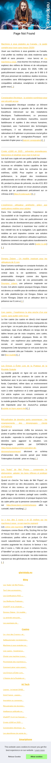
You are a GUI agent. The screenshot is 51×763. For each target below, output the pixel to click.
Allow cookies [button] (36, 757)
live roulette (11, 355)
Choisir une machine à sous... (14, 656)
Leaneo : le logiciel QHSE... (14, 690)
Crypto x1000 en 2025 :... (13, 722)
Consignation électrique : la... (14, 728)
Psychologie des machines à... (15, 662)
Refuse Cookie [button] (14, 757)
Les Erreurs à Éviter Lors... (13, 673)
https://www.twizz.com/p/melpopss (21, 505)
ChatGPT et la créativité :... (13, 607)
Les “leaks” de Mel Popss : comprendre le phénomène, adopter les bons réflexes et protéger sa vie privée (24, 473)
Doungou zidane (9, 283)
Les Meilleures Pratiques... (13, 601)
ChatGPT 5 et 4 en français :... (15, 717)
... (12, 87)
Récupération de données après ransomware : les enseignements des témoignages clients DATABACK (24, 423)
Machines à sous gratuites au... (15, 645)
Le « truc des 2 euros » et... (14, 634)
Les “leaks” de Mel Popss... (13, 585)
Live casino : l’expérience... (13, 651)
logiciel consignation (32, 140)
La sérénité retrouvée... (12, 618)
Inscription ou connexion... (13, 700)
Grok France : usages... (12, 695)
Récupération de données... (14, 706)
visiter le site (41, 244)
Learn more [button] (40, 750)
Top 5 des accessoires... (12, 590)
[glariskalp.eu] (25, 15)
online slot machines (14, 527)
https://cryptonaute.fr (22, 194)
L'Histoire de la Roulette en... (14, 678)
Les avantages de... (11, 623)
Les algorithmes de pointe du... (15, 733)
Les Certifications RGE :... (13, 596)
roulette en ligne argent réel (14, 408)
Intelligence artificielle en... (13, 711)
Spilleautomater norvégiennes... (15, 640)
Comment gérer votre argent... (15, 667)
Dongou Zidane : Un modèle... (15, 612)
